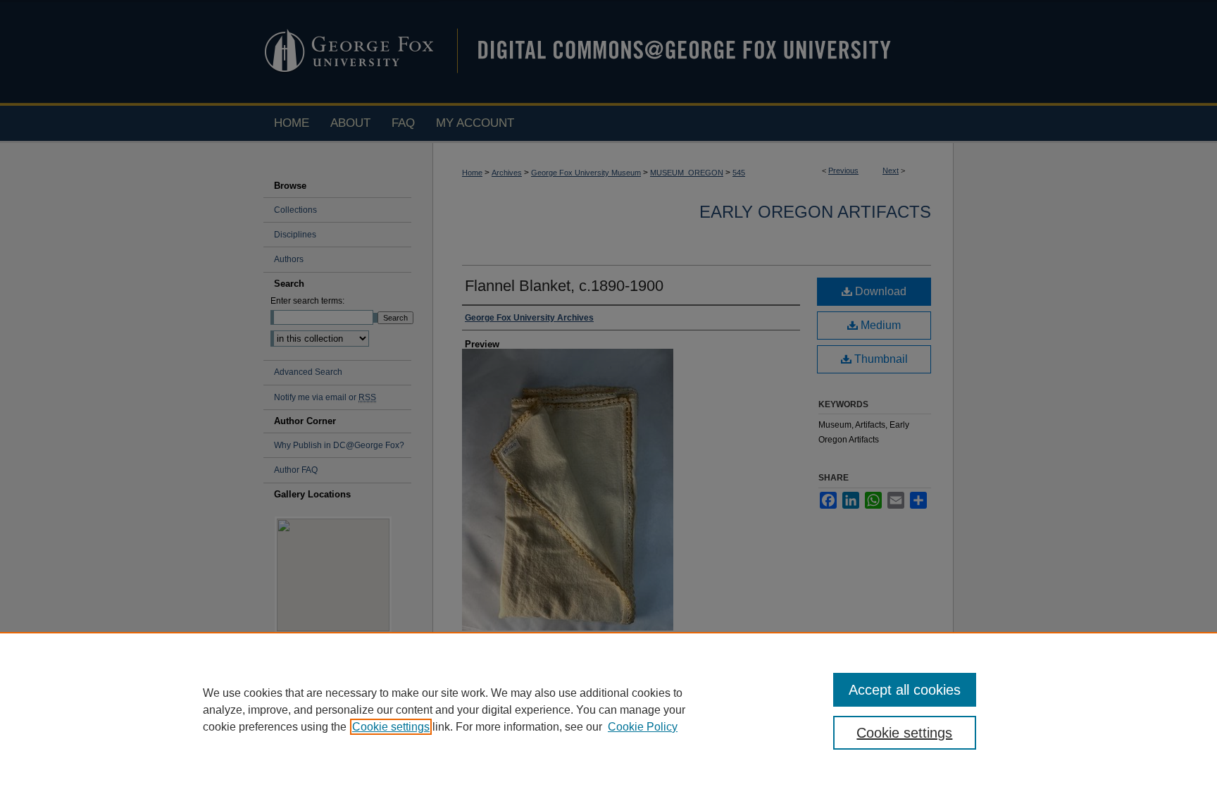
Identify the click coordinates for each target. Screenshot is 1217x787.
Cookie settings (391, 727)
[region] (608, 709)
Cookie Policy (643, 727)
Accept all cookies (905, 690)
